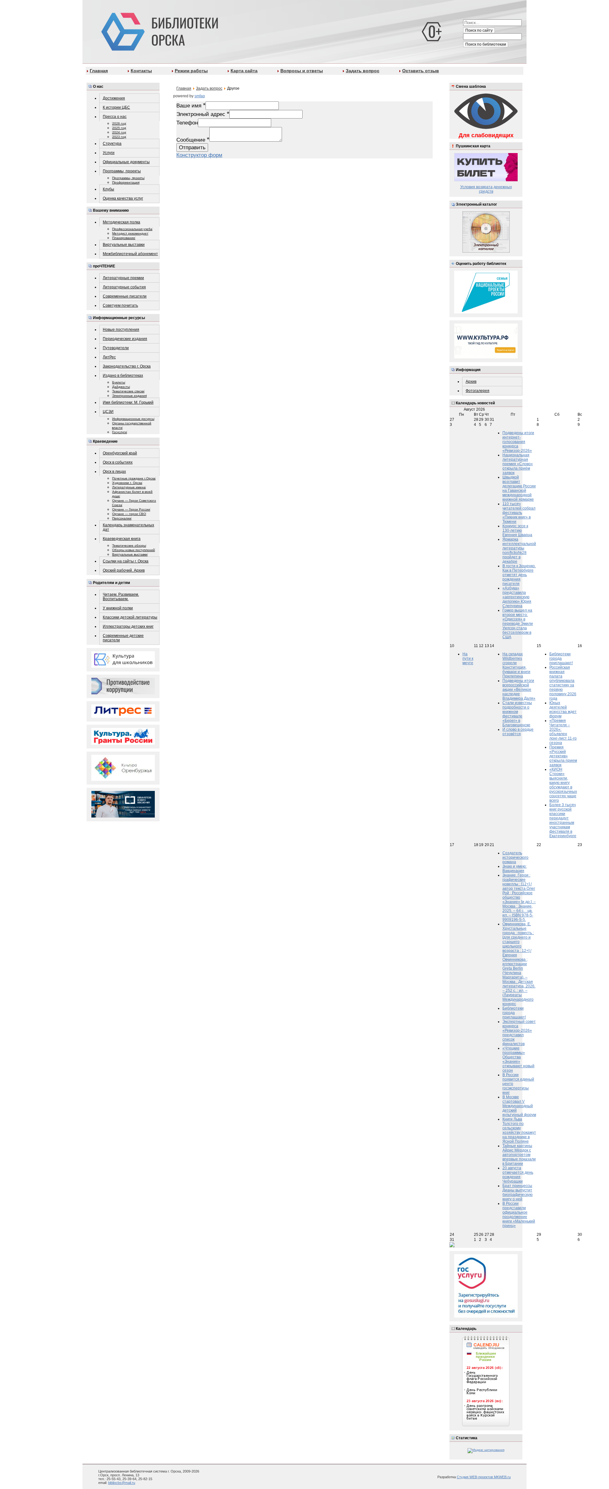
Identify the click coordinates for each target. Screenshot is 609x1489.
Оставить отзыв (420, 70)
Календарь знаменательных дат (128, 527)
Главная (99, 70)
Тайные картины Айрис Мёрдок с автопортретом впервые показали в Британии (519, 1155)
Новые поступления (121, 329)
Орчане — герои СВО (129, 514)
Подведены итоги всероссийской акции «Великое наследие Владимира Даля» (518, 689)
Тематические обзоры (129, 545)
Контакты (141, 70)
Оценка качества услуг (123, 198)
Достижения (114, 98)
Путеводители (116, 348)
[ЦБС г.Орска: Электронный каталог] (486, 251)
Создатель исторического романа (515, 857)
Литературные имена (129, 487)
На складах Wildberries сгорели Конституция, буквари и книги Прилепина (516, 665)
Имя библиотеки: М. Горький (128, 402)
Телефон (187, 122)
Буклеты (118, 382)
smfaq (199, 96)
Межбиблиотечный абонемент (130, 254)
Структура (112, 143)
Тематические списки (128, 391)
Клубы (108, 189)
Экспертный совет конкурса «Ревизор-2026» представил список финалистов (519, 1032)
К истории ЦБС (116, 107)
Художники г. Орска (127, 483)
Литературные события (124, 287)
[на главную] (158, 30)
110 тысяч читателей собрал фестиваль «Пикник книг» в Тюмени (518, 513)
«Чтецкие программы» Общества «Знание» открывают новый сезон (518, 1059)
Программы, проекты (122, 171)
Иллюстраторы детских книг (128, 626)
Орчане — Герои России (131, 509)
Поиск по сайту (479, 30)
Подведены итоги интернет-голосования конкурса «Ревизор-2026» (518, 442)
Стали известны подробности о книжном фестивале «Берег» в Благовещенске (517, 714)
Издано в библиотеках (123, 375)
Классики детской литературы (130, 617)
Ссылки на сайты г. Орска (125, 561)
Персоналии (121, 518)
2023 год (119, 136)
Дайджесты (121, 386)
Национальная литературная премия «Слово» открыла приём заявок (517, 464)
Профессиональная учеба (132, 229)
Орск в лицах (114, 471)
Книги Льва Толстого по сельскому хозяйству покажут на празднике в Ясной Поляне (519, 1130)
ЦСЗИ (108, 411)
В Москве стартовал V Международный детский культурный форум (519, 1106)
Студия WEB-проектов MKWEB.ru (484, 1477)
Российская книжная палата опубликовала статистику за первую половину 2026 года (562, 683)
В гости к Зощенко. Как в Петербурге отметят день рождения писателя (519, 575)
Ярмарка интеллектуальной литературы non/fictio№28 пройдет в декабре (519, 550)
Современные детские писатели (123, 637)
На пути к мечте (467, 658)
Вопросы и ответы (301, 70)
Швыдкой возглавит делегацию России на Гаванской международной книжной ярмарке (519, 488)
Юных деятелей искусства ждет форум (563, 709)
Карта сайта (244, 70)
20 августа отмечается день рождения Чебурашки (517, 1175)
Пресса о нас (115, 116)
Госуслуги (119, 432)
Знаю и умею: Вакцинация (514, 868)
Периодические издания (125, 339)
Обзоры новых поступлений (133, 550)
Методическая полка (121, 222)
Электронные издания (129, 395)
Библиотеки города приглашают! (561, 658)
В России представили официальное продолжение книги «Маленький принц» (518, 1214)
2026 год (119, 123)
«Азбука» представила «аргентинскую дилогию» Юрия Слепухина (516, 597)
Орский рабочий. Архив (124, 570)
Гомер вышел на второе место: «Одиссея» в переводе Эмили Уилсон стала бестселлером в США (517, 623)
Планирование (123, 238)
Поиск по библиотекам (485, 44)
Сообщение (192, 140)
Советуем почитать (120, 305)
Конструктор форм (199, 155)
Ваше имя (191, 105)
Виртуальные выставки (124, 244)
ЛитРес (109, 357)
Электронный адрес (202, 114)
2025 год (119, 128)
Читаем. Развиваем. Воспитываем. (121, 596)
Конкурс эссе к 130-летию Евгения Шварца (517, 530)
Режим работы (191, 70)
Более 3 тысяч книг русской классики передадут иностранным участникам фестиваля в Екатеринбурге (562, 820)
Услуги (109, 153)
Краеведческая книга (122, 538)
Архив (471, 381)
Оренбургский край (120, 453)
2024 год (119, 132)
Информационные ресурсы (133, 418)
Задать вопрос (362, 70)
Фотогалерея (477, 390)
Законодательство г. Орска (127, 366)
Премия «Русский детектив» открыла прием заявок (563, 756)
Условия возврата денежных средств (486, 189)
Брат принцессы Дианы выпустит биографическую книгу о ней (517, 1192)
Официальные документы (126, 162)
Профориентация (125, 182)
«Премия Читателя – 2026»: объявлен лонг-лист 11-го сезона (563, 731)
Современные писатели (125, 296)
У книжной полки (118, 608)
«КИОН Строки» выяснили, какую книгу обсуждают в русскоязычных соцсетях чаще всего (563, 785)
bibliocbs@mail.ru (121, 1483)
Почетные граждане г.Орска (133, 478)
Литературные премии (123, 278)
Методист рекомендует (130, 233)
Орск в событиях (118, 462)
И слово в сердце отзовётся (518, 731)
